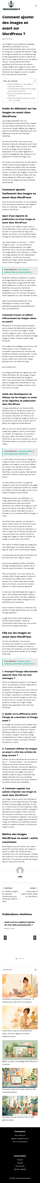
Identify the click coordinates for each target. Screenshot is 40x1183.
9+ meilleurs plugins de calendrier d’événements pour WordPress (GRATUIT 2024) (10, 894)
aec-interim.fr (20, 1135)
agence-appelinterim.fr (20, 1138)
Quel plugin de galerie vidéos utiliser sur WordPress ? (30, 892)
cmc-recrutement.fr (20, 1142)
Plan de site (20, 1166)
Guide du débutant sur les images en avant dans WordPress (20, 85)
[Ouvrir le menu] (36, 5)
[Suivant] (34, 937)
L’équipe (20, 1163)
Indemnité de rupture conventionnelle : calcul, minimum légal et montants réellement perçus (17, 1033)
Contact (20, 1160)
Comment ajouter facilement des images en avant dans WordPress (22, 90)
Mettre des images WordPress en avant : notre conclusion (21, 99)
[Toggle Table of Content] (34, 81)
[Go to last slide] (5, 937)
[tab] (16, 958)
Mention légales (20, 1169)
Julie (20, 877)
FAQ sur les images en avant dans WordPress (19, 95)
